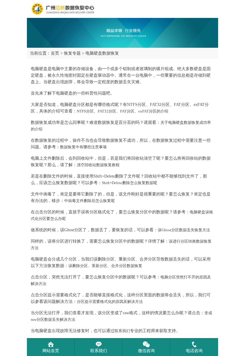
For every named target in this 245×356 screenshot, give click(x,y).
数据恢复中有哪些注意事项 (83, 147)
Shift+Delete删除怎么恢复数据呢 (129, 183)
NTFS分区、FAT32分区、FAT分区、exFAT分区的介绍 (122, 111)
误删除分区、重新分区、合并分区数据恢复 (105, 265)
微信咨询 (146, 351)
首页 (55, 53)
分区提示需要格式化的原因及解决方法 (110, 301)
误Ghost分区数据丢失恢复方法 (184, 230)
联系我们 (122, 331)
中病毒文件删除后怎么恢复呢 (90, 200)
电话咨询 (194, 351)
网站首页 (50, 351)
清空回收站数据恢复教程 (98, 165)
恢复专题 (72, 53)
